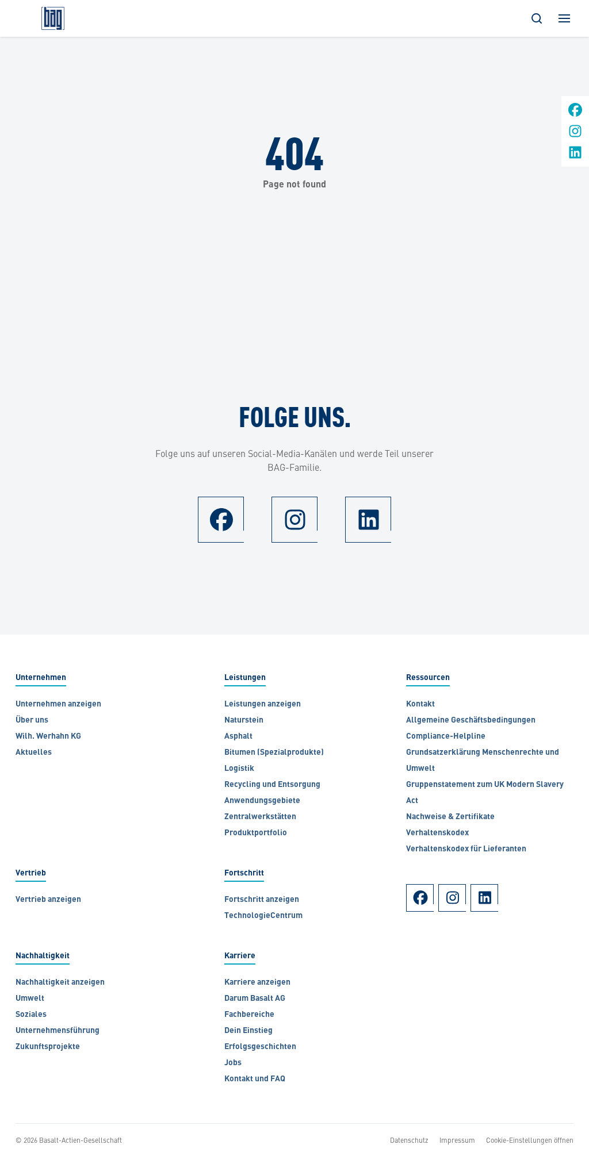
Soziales (31, 1015)
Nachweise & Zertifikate (450, 817)
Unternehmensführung (58, 1031)
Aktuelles (34, 752)
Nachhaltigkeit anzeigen (60, 982)
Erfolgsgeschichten (260, 1047)
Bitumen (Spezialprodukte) (274, 752)
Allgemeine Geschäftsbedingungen (471, 720)
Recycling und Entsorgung (272, 785)
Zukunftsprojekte (48, 1047)
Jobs (233, 1063)
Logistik (239, 769)
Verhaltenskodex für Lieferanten (466, 849)
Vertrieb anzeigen (48, 900)
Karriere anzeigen (257, 982)
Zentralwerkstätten (260, 817)
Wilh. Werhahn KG (49, 736)
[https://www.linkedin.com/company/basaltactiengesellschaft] (575, 156)
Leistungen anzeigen (262, 704)
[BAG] (52, 18)
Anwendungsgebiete (262, 801)
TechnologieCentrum (263, 916)
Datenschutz (409, 1140)
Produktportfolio (255, 833)
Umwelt (30, 998)
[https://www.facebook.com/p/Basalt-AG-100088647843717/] (575, 113)
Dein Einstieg (248, 1031)
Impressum (457, 1140)
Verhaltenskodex (437, 833)
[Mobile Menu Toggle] (564, 18)
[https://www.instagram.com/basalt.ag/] (575, 134)
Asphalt (238, 736)
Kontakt (420, 704)
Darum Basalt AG (254, 998)
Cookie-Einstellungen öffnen (529, 1140)
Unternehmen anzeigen (58, 704)
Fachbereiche (249, 1015)
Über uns (32, 720)
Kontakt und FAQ (254, 1079)
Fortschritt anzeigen (261, 900)
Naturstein (243, 720)
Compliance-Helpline (445, 736)
